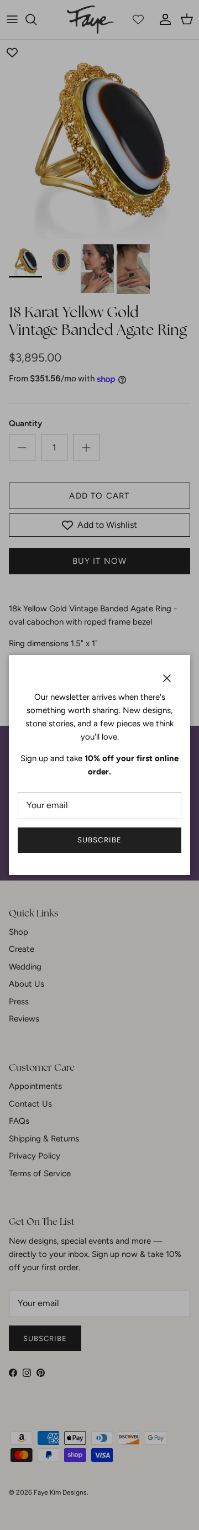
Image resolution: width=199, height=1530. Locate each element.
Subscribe (99, 840)
